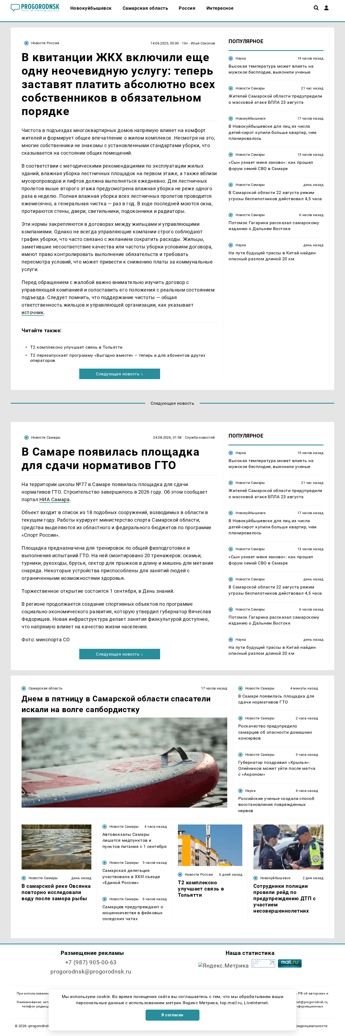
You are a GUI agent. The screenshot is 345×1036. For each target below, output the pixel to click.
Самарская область (46, 688)
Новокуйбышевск (251, 118)
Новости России (45, 43)
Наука (241, 58)
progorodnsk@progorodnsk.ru (90, 971)
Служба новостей (200, 437)
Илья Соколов (203, 43)
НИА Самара (54, 499)
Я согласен (172, 1015)
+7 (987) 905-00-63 (91, 962)
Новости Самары (250, 88)
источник (33, 312)
